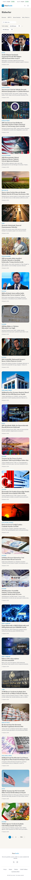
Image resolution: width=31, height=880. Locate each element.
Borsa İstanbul (16, 17)
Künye (5, 869)
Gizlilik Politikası (23, 869)
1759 (21, 837)
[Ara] (25, 5)
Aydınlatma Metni (15, 871)
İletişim (10, 869)
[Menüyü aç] (28, 5)
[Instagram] (17, 862)
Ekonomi (4, 17)
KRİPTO (9, 17)
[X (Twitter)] (13, 862)
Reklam (16, 869)
